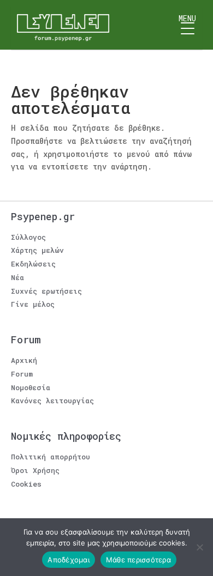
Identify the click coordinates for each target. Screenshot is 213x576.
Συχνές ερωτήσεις (46, 291)
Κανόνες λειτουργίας (52, 400)
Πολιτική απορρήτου (50, 457)
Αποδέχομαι (69, 559)
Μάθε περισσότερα (138, 559)
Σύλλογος (28, 237)
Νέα (17, 277)
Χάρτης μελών (37, 250)
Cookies (26, 484)
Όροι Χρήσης (35, 470)
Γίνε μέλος (33, 304)
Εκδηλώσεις (33, 264)
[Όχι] (199, 547)
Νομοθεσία (30, 387)
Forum (22, 374)
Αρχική (24, 360)
